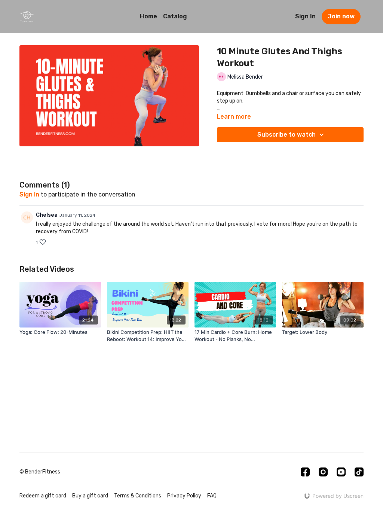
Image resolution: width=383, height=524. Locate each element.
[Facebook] (305, 471)
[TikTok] (359, 471)
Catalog (175, 16)
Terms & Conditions (137, 496)
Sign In (305, 16)
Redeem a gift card (42, 496)
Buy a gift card (90, 496)
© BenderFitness (39, 472)
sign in (29, 194)
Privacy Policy (184, 496)
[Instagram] (323, 471)
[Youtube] (341, 471)
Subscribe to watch (286, 134)
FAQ (212, 496)
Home (148, 16)
